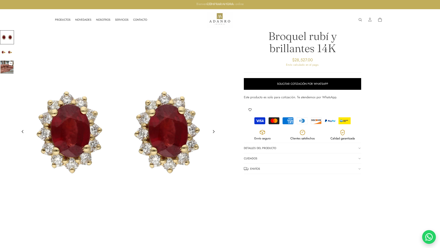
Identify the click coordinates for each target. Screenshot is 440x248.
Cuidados (250, 158)
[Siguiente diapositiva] (215, 132)
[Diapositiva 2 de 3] (7, 52)
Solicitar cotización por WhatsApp (302, 84)
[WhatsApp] (429, 237)
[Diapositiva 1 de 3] (7, 37)
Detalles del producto (260, 148)
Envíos (255, 169)
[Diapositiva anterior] (21, 132)
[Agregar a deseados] (250, 110)
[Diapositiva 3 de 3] (7, 67)
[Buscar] (360, 20)
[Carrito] (380, 20)
